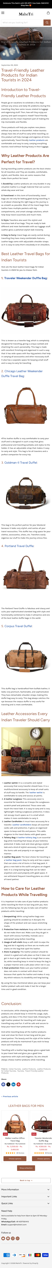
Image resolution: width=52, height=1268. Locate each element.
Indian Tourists (15, 1069)
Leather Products (29, 1069)
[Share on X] (8, 1084)
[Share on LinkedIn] (13, 1084)
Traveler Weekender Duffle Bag (25, 278)
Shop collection (26, 1168)
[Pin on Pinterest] (19, 1084)
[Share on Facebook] (3, 1084)
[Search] (47, 23)
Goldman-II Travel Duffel (20, 462)
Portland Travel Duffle (19, 546)
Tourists (20, 1071)
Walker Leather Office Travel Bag (15, 1139)
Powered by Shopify (30, 1263)
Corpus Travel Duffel (18, 626)
